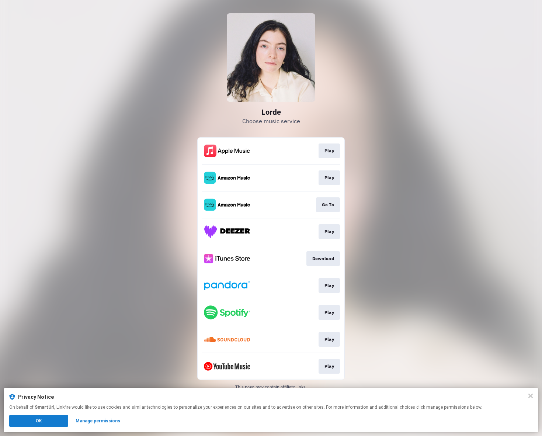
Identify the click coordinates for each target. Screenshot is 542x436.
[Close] (530, 396)
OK (39, 420)
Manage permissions (98, 420)
